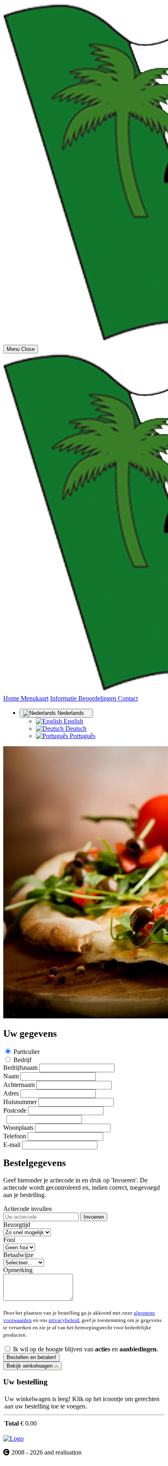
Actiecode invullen (27, 1208)
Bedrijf (22, 1059)
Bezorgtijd (16, 1224)
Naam (11, 1076)
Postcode (15, 1110)
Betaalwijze (18, 1254)
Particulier (26, 1051)
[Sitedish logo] (13, 1438)
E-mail (11, 1144)
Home (12, 698)
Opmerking (18, 1269)
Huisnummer (20, 1101)
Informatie (64, 698)
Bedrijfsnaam (20, 1067)
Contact (128, 698)
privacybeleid (64, 1320)
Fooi (9, 1239)
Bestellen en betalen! (31, 1357)
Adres (11, 1093)
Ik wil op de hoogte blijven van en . (85, 1349)
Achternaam (19, 1084)
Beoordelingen (98, 698)
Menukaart (35, 698)
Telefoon (14, 1136)
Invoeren (94, 1217)
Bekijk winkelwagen (30, 1366)
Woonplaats (18, 1127)
